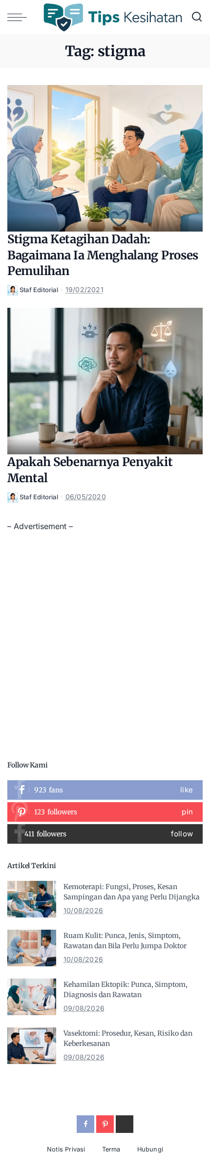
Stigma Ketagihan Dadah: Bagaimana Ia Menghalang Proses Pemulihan (102, 255)
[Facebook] (105, 790)
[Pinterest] (105, 812)
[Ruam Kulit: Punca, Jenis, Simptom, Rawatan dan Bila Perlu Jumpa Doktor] (31, 948)
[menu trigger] (19, 17)
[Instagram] (105, 834)
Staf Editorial (39, 290)
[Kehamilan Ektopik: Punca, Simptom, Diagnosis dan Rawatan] (31, 997)
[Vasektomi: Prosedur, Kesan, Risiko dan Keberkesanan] (31, 1045)
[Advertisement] (105, 638)
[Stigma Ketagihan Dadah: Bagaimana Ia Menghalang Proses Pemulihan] (105, 158)
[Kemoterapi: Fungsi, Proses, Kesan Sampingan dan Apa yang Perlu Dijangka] (31, 899)
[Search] (197, 17)
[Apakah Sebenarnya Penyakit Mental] (105, 381)
